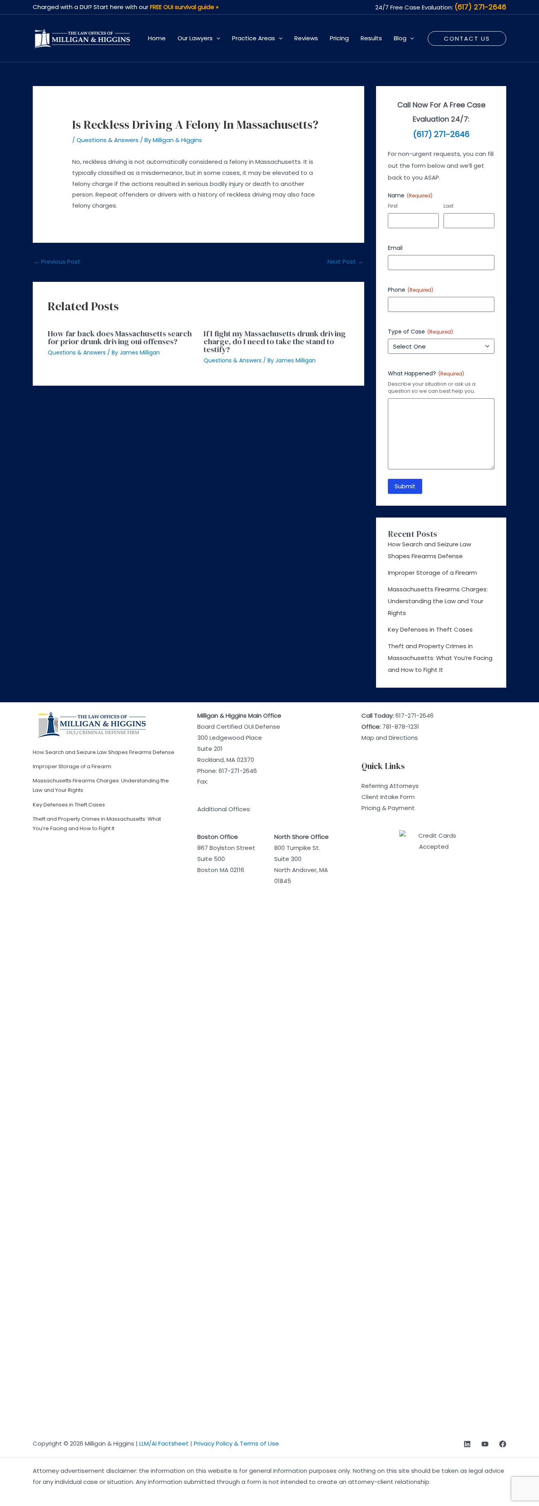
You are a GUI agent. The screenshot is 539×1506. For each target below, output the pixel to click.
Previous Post (57, 261)
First (393, 206)
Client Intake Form (388, 797)
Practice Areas (253, 38)
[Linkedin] (467, 1444)
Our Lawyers (195, 38)
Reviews (306, 38)
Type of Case (420, 332)
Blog (400, 38)
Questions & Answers (107, 140)
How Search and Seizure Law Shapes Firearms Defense (103, 752)
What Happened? (426, 373)
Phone (410, 290)
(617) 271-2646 (480, 7)
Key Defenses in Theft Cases (430, 629)
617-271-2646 (238, 771)
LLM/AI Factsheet (164, 1443)
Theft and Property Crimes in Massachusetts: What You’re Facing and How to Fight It (440, 658)
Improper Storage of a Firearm (432, 572)
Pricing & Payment (388, 808)
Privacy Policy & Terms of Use (236, 1443)
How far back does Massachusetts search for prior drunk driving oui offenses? (120, 337)
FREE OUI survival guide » (184, 7)
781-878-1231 (400, 726)
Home (157, 38)
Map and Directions (389, 737)
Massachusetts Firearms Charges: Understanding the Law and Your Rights (438, 601)
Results (371, 38)
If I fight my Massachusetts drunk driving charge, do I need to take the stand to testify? (275, 341)
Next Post (345, 261)
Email (395, 248)
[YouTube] (484, 1444)
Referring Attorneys (390, 786)
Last (448, 206)
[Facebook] (502, 1444)
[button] (216, 38)
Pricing (339, 38)
